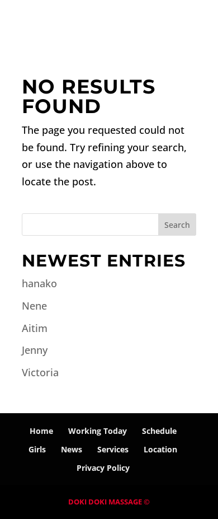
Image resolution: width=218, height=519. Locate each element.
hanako (39, 283)
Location (160, 449)
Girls (37, 449)
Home (41, 431)
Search (177, 224)
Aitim (35, 328)
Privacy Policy (103, 467)
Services (113, 449)
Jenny (35, 350)
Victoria (40, 372)
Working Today (97, 431)
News (71, 449)
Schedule (159, 431)
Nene (34, 305)
